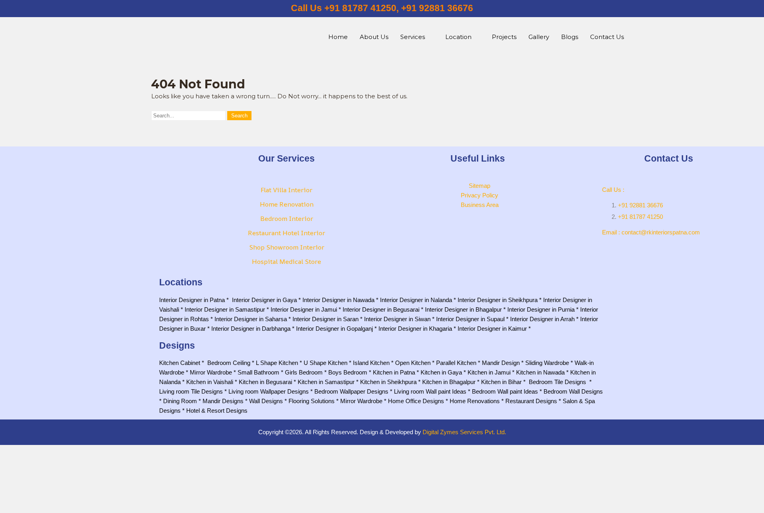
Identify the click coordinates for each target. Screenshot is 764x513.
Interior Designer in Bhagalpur (463, 309)
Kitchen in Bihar (501, 381)
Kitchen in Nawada (540, 372)
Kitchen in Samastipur (326, 381)
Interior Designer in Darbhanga (250, 328)
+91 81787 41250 (640, 216)
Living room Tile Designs (191, 391)
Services (412, 37)
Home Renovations (475, 401)
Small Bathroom (258, 372)
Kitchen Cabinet (179, 362)
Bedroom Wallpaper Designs (351, 391)
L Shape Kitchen (277, 362)
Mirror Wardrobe (211, 372)
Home (338, 37)
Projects (504, 37)
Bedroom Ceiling (228, 362)
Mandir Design (501, 362)
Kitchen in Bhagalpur (449, 381)
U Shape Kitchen (325, 362)
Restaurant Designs (531, 401)
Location (458, 37)
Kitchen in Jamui (489, 372)
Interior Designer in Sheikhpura (498, 299)
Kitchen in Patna (394, 372)
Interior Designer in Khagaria (415, 328)
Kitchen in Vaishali (209, 381)
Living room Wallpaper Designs (268, 391)
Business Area (480, 204)
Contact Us (607, 37)
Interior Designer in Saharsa (250, 319)
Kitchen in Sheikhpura (388, 381)
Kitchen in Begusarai (265, 381)
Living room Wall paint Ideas (430, 391)
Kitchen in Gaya (441, 372)
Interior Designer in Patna (192, 299)
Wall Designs (266, 401)
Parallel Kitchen (456, 362)
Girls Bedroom (304, 372)
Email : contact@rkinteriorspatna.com (651, 232)
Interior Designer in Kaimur (492, 328)
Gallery (538, 37)
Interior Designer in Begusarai (381, 309)
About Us (374, 37)
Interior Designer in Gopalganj (334, 328)
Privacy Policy (479, 195)
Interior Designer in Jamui (304, 309)
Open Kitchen (413, 362)
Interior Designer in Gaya (264, 299)
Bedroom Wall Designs (573, 391)
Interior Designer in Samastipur (225, 309)
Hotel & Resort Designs (217, 410)
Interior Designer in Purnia (541, 309)
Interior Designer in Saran (325, 319)
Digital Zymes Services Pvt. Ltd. (464, 432)
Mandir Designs (223, 401)
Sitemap (479, 185)
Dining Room (180, 401)
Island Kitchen (371, 362)
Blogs (569, 37)
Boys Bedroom (347, 372)
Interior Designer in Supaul (470, 319)
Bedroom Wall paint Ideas (505, 391)
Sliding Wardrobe (547, 362)
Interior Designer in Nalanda (416, 299)
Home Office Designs (416, 401)
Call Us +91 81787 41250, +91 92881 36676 (382, 8)
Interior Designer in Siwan (397, 319)
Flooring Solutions (311, 401)
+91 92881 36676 (640, 205)
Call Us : (613, 189)
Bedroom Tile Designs (557, 381)
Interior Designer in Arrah (542, 319)
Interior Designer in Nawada (338, 299)
